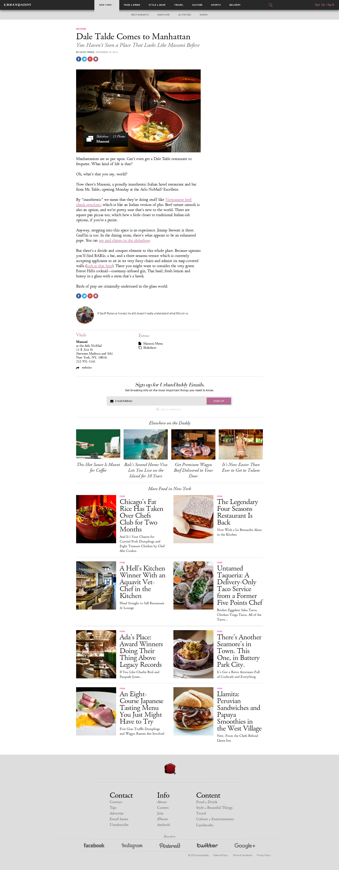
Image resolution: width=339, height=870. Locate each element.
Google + (244, 846)
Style (157, 5)
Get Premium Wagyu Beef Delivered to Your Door (193, 470)
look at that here (99, 266)
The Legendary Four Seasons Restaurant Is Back (237, 512)
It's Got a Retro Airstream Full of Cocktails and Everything (238, 674)
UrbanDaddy (17, 5)
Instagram (132, 846)
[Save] (95, 59)
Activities (184, 14)
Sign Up (320, 5)
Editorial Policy (220, 855)
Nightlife (164, 14)
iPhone (162, 819)
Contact (116, 802)
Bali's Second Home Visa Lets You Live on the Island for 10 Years (145, 470)
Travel (178, 5)
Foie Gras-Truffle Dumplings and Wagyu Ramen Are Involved (142, 731)
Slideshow (149, 347)
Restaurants (140, 14)
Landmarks (204, 825)
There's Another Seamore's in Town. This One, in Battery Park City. (239, 651)
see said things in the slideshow (124, 240)
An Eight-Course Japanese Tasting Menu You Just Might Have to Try (141, 707)
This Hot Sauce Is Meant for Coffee (98, 467)
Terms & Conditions (242, 855)
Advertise (117, 813)
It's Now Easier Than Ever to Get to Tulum (241, 467)
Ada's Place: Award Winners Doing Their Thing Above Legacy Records (141, 651)
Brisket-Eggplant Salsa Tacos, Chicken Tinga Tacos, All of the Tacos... (239, 615)
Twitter (207, 846)
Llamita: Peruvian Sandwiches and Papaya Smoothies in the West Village (239, 711)
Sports (216, 5)
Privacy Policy (264, 855)
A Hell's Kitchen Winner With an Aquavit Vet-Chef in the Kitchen (142, 582)
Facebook (94, 846)
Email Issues (119, 819)
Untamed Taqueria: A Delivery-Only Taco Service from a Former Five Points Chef (239, 586)
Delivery (235, 5)
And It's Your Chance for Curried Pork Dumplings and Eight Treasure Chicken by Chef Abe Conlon (142, 543)
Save (90, 59)
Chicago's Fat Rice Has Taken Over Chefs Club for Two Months (141, 515)
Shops (204, 14)
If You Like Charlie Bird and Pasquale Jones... (139, 674)
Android (163, 824)
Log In (330, 5)
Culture (197, 5)
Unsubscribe (119, 824)
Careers (163, 807)
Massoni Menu (153, 343)
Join (160, 813)
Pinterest (169, 846)
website (86, 367)
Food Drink (132, 5)
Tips (113, 807)
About (162, 802)
